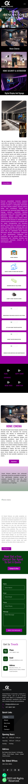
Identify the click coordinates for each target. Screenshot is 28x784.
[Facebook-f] (4, 770)
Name (4, 584)
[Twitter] (7, 770)
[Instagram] (11, 770)
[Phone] (4, 775)
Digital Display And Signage (14, 93)
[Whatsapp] (4, 780)
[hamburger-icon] (24, 4)
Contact (6, 729)
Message (5, 611)
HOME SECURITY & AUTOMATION (14, 70)
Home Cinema (14, 48)
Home (6, 717)
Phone (5, 602)
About (6, 720)
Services (7, 723)
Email (4, 593)
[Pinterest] (18, 770)
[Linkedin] (15, 770)
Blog (5, 726)
